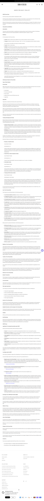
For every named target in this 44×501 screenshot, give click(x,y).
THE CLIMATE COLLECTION (6, 469)
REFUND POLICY (4, 487)
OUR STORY (25, 458)
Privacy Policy (7, 494)
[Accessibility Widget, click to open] (42, 250)
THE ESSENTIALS (26, 474)
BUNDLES (25, 469)
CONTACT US (4, 482)
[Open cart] (41, 4)
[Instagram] (23, 481)
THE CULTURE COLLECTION (6, 471)
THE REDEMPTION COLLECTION (7, 474)
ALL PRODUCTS (25, 466)
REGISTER (3, 460)
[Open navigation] (2, 4)
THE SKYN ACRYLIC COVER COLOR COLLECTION (10, 476)
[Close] (18, 489)
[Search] (39, 4)
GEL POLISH (25, 471)
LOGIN (3, 458)
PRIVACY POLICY (4, 483)
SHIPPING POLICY (5, 488)
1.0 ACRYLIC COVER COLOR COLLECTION (8, 466)
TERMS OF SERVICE (5, 485)
